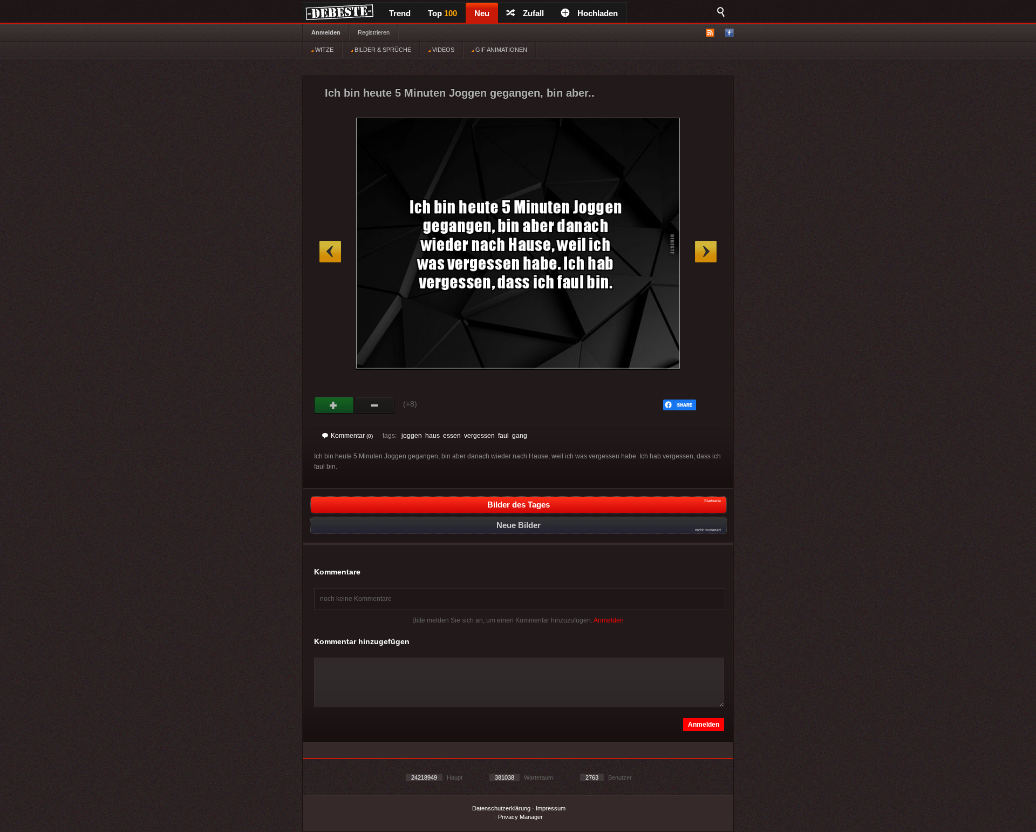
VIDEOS (442, 49)
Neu (481, 13)
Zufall (533, 13)
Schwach (375, 405)
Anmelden (325, 32)
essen (452, 435)
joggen (411, 435)
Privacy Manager (520, 817)
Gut (334, 405)
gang (519, 435)
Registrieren (374, 32)
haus (432, 435)
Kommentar (352, 435)
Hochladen (597, 13)
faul (503, 435)
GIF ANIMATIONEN (500, 49)
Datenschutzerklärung (501, 808)
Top (442, 13)
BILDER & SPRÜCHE (382, 49)
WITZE (323, 49)
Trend (400, 13)
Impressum (550, 808)
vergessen (479, 435)
